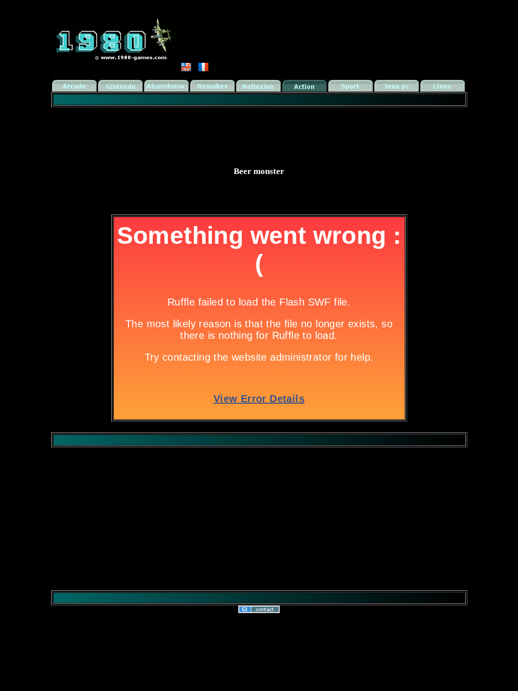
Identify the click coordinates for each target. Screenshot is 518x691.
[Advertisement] (259, 132)
